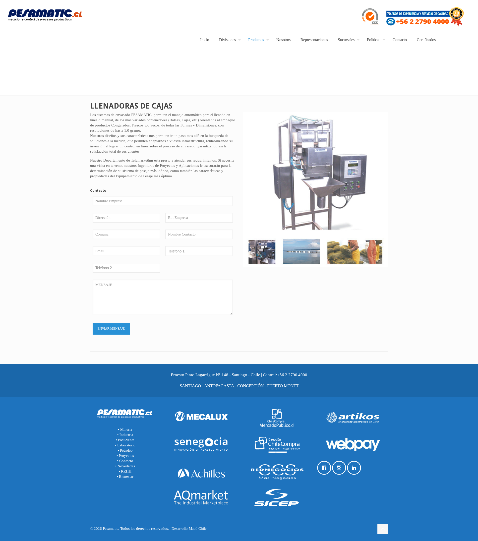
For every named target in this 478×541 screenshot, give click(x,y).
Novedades (126, 466)
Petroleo (126, 450)
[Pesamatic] (44, 16)
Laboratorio (126, 445)
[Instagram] (340, 468)
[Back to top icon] (382, 529)
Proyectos (126, 456)
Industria (126, 435)
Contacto (126, 461)
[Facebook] (325, 468)
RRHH (126, 471)
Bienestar (126, 477)
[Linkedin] (355, 468)
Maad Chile (198, 529)
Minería (125, 429)
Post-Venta (126, 440)
